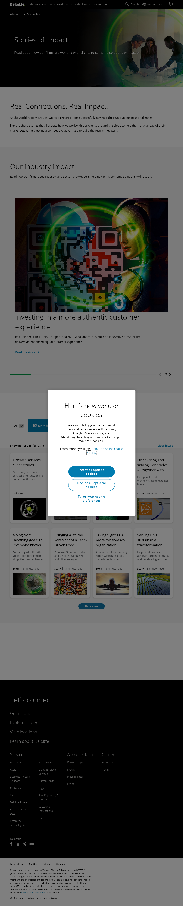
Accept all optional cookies (91, 472)
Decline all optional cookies (91, 485)
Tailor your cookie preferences (91, 498)
